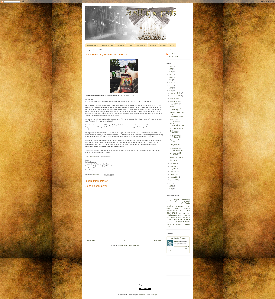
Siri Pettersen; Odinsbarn (174, 132)
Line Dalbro (172, 54)
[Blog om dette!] (107, 175)
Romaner (163, 45)
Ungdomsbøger (140, 45)
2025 (170, 66)
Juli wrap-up (173, 160)
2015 (170, 183)
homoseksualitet (172, 210)
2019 (170, 82)
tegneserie (186, 219)
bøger (176, 200)
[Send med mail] (105, 175)
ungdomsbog (183, 221)
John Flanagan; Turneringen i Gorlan (177, 124)
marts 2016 (174, 174)
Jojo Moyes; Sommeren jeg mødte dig (175, 108)
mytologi (184, 215)
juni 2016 (173, 166)
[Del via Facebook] (111, 175)
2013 (170, 188)
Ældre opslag (157, 240)
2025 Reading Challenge (178, 238)
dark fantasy (179, 202)
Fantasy (130, 45)
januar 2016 (174, 180)
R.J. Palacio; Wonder (176, 128)
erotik (187, 204)
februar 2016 (174, 177)
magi (175, 215)
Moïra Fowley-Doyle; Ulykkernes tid (176, 136)
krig (181, 210)
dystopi (187, 202)
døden (181, 204)
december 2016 (175, 93)
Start (124, 240)
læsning (170, 215)
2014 (170, 186)
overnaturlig (186, 217)
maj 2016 (173, 169)
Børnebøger (120, 45)
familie (170, 206)
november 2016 (175, 96)
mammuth (142, 294)
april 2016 (173, 172)
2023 (170, 71)
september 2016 (175, 101)
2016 (170, 90)
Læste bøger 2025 (107, 45)
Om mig (172, 45)
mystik (179, 215)
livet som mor (184, 213)
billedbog (169, 200)
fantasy (179, 206)
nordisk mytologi (176, 217)
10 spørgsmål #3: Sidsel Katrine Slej (176, 149)
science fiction (177, 219)
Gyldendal (93, 156)
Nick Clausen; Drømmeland (175, 120)
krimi (188, 210)
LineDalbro (177, 241)
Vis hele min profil (172, 57)
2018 (170, 85)
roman (169, 219)
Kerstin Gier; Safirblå (176, 157)
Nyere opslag (91, 240)
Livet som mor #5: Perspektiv (175, 154)
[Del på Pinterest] (113, 175)
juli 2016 (173, 163)
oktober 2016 (174, 98)
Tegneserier (152, 45)
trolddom (169, 222)
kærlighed (172, 213)
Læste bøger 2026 (92, 45)
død (175, 204)
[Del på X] (109, 175)
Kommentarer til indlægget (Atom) (128, 245)
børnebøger (170, 202)
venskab (171, 224)
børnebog (186, 200)
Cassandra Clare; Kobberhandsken (176, 145)
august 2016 (174, 104)
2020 (170, 80)
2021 (170, 77)
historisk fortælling (182, 208)
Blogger (154, 294)
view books (186, 252)
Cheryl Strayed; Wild (176, 117)
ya (183, 224)
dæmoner (169, 204)
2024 (170, 69)
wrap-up (179, 224)
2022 (170, 74)
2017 (170, 88)
